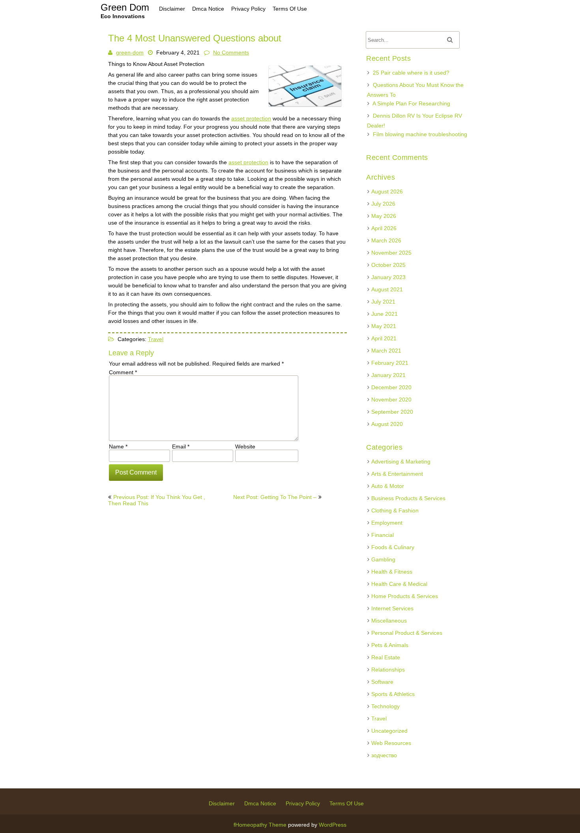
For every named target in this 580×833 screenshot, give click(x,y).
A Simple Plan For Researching (411, 103)
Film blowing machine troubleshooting (420, 134)
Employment (386, 523)
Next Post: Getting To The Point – (274, 497)
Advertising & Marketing (400, 461)
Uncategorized (389, 731)
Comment (123, 372)
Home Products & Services (404, 596)
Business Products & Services (408, 498)
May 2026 (383, 216)
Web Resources (391, 743)
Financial (382, 535)
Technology (385, 706)
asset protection (251, 118)
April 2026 (384, 228)
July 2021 (383, 301)
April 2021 (384, 338)
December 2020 (391, 387)
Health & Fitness (391, 571)
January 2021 (388, 375)
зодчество (384, 755)
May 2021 (383, 326)
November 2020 (391, 399)
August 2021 (387, 289)
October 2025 (388, 265)
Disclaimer (222, 803)
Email (180, 446)
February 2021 (389, 363)
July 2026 (383, 204)
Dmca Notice (260, 803)
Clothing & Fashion (395, 510)
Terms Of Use (346, 803)
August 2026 (387, 191)
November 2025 (391, 253)
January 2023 (388, 277)
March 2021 (386, 350)
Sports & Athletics (393, 694)
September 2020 (392, 412)
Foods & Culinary (392, 547)
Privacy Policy (303, 803)
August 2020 (387, 424)
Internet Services (392, 608)
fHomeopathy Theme (260, 825)
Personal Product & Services (406, 633)
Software (382, 682)
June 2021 (384, 314)
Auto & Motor (387, 486)
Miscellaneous (389, 620)
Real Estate (385, 657)
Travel (155, 339)
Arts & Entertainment (397, 474)
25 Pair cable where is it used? (411, 72)
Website (245, 446)
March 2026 (386, 240)
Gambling (383, 559)
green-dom (130, 52)
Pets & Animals (389, 645)
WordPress (332, 825)
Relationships (388, 669)
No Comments (231, 52)
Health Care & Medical (399, 584)
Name (118, 446)
